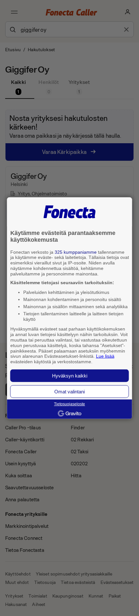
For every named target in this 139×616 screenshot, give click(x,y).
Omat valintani (69, 391)
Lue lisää (105, 356)
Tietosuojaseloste (69, 404)
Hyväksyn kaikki (69, 375)
